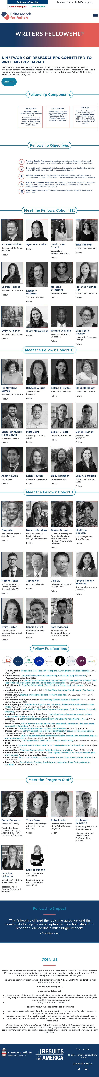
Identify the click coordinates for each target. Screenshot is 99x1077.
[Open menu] (95, 15)
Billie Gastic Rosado (82, 332)
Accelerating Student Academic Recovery (59, 699)
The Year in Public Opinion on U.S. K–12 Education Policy (47, 740)
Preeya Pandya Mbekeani (85, 582)
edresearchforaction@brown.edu (84, 1056)
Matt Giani (32, 431)
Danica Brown (59, 530)
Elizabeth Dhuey (85, 387)
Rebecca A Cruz (35, 387)
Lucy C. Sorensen (86, 475)
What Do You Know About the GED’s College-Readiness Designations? (51, 745)
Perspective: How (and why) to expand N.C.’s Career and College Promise (55, 671)
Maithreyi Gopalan (81, 531)
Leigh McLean (34, 475)
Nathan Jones (9, 580)
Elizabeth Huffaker (31, 292)
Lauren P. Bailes (10, 286)
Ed (18, 6)
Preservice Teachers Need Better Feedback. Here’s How (46, 750)
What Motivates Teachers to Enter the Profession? (43, 728)
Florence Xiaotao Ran (86, 288)
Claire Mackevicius (37, 330)
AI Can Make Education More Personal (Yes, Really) (69, 690)
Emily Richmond (35, 869)
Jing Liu (55, 580)
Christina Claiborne (7, 875)
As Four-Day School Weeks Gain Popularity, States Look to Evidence (51, 685)
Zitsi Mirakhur (84, 244)
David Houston (84, 431)
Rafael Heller (58, 820)
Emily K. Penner (10, 330)
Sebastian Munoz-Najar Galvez (12, 433)
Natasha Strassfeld (57, 288)
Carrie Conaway (11, 820)
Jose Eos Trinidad (11, 244)
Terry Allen (7, 530)
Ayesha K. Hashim (36, 244)
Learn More (9, 82)
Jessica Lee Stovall (58, 246)
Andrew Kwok (9, 475)
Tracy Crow (33, 820)
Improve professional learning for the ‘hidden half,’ (43, 695)
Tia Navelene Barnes (9, 389)
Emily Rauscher (60, 475)
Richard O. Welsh (61, 330)
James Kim (32, 580)
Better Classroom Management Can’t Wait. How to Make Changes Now (53, 719)
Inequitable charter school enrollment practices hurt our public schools (53, 675)
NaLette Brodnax (36, 530)
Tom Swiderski (59, 626)
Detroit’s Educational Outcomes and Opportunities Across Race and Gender (58, 731)
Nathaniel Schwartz (81, 821)
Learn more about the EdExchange (74, 2)
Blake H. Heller (59, 431)
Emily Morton (9, 626)
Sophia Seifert (34, 626)
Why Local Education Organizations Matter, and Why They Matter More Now (55, 757)
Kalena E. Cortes (61, 387)
